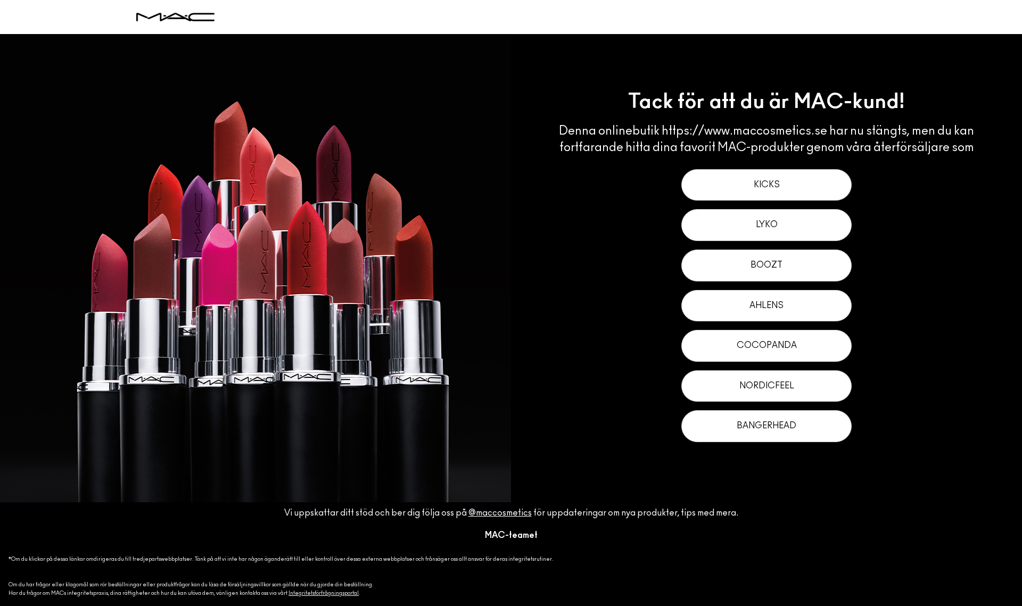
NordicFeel (766, 385)
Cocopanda (767, 345)
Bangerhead (766, 425)
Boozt (766, 265)
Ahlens (766, 305)
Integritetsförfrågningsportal (324, 593)
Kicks (767, 184)
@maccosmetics (500, 513)
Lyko (767, 224)
